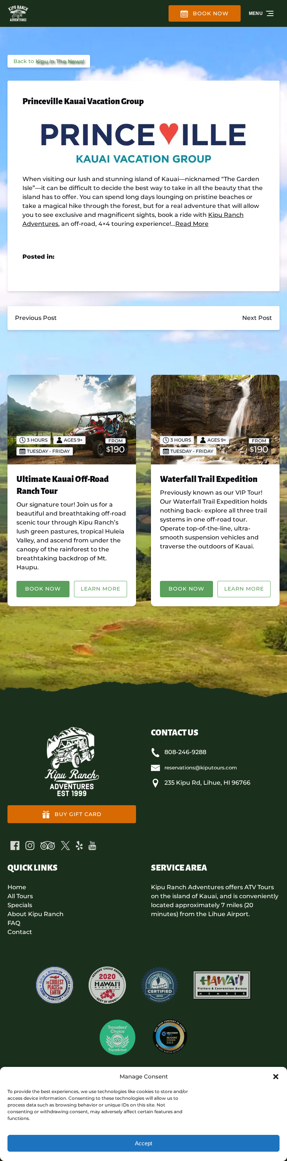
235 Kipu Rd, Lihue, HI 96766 (207, 782)
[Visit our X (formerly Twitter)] (65, 845)
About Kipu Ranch (35, 914)
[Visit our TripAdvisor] (47, 845)
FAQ (13, 923)
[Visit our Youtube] (92, 845)
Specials (19, 905)
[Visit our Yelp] (79, 845)
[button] (276, 1076)
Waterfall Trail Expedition (208, 479)
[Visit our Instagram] (29, 845)
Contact (19, 932)
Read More (192, 223)
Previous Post (36, 317)
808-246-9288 (185, 752)
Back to (48, 61)
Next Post (257, 317)
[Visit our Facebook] (14, 845)
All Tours (20, 896)
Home (16, 887)
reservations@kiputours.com (200, 768)
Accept (143, 1143)
